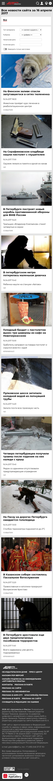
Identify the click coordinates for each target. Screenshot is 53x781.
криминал (8, 351)
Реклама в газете (24, 685)
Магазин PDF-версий (13, 675)
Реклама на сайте (11, 688)
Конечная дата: (9, 45)
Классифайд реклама (36, 695)
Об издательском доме (14, 672)
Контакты (7, 685)
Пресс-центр (35, 672)
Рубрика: (6, 35)
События (8, 110)
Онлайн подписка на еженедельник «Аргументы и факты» (21, 680)
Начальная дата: (9, 40)
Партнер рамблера (23, 769)
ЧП (4, 167)
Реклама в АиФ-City (12, 695)
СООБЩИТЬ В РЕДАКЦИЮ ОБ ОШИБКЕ (20, 702)
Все (5, 20)
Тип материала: (9, 30)
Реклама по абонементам (16, 691)
